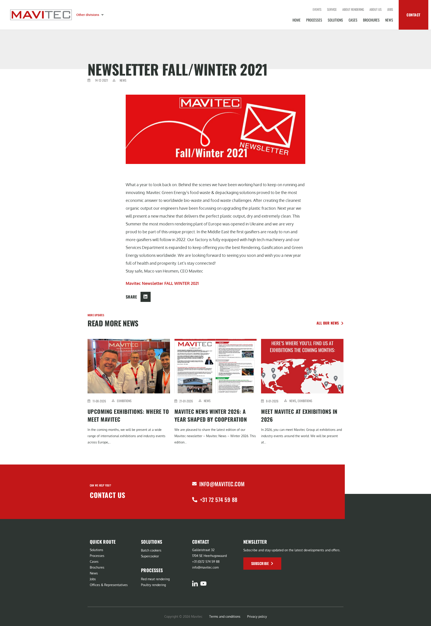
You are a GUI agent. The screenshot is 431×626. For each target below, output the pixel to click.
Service (332, 9)
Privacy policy (257, 616)
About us (375, 9)
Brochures (371, 20)
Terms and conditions (224, 616)
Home (296, 20)
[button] (90, 15)
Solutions (335, 20)
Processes (314, 20)
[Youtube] (203, 583)
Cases (353, 20)
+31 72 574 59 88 (218, 499)
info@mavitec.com (222, 484)
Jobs (390, 9)
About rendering (353, 9)
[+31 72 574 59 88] (194, 499)
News (389, 20)
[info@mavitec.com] (194, 484)
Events (317, 9)
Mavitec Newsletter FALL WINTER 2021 (162, 283)
